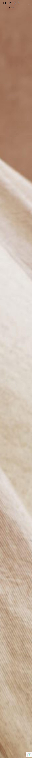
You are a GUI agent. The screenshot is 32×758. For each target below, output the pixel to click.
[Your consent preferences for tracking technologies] (29, 755)
